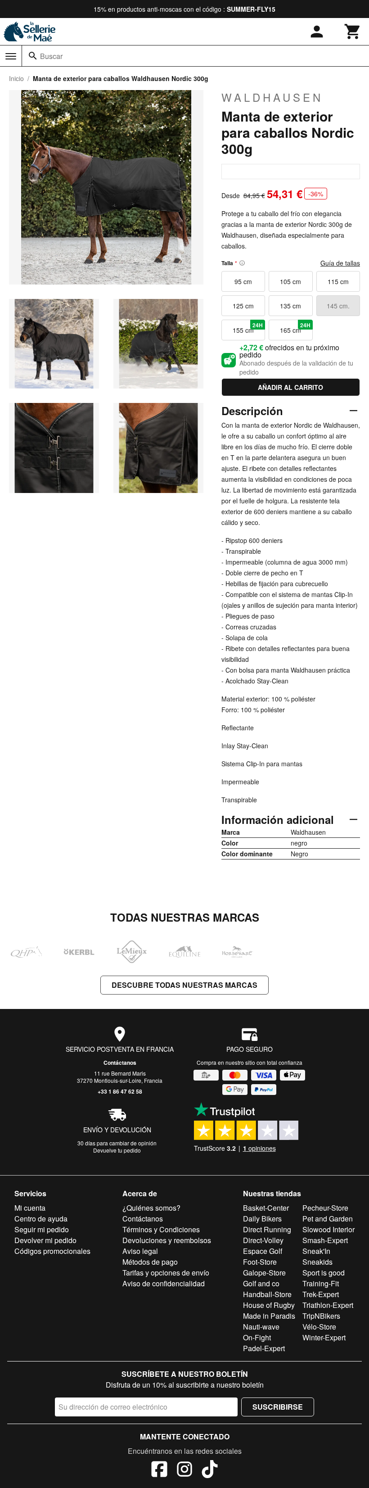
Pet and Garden (327, 1218)
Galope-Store (264, 1272)
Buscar (51, 56)
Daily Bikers (262, 1218)
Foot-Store (260, 1262)
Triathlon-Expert (327, 1305)
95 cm (243, 281)
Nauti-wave (261, 1326)
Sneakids (317, 1262)
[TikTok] (210, 1470)
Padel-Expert (264, 1348)
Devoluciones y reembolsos (166, 1240)
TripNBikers (321, 1316)
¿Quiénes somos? (151, 1208)
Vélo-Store (319, 1326)
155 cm (248, 328)
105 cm (290, 281)
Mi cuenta (29, 1208)
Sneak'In (316, 1251)
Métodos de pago (150, 1262)
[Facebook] (159, 1470)
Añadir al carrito (290, 387)
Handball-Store (267, 1294)
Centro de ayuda (41, 1218)
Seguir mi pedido (41, 1229)
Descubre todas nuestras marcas (184, 985)
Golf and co (261, 1283)
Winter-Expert (324, 1337)
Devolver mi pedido (45, 1240)
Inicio (16, 78)
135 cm (290, 305)
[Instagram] (185, 1470)
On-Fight (257, 1337)
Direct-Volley (263, 1240)
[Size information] (242, 263)
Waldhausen (272, 97)
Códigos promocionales (52, 1251)
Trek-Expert (320, 1294)
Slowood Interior (328, 1229)
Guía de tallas (340, 262)
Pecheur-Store (325, 1208)
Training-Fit (320, 1283)
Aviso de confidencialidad (163, 1283)
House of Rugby (269, 1305)
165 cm (295, 328)
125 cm (243, 305)
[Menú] (11, 56)
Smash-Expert (325, 1240)
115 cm (338, 281)
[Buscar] (32, 55)
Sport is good (323, 1272)
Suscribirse (277, 1407)
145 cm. (338, 305)
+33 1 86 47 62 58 (120, 1091)
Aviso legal (140, 1251)
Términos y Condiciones (161, 1229)
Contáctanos (120, 1062)
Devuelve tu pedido (117, 1150)
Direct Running (267, 1229)
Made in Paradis (269, 1316)
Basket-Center (266, 1208)
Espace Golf (262, 1251)
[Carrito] (353, 32)
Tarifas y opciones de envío (165, 1272)
